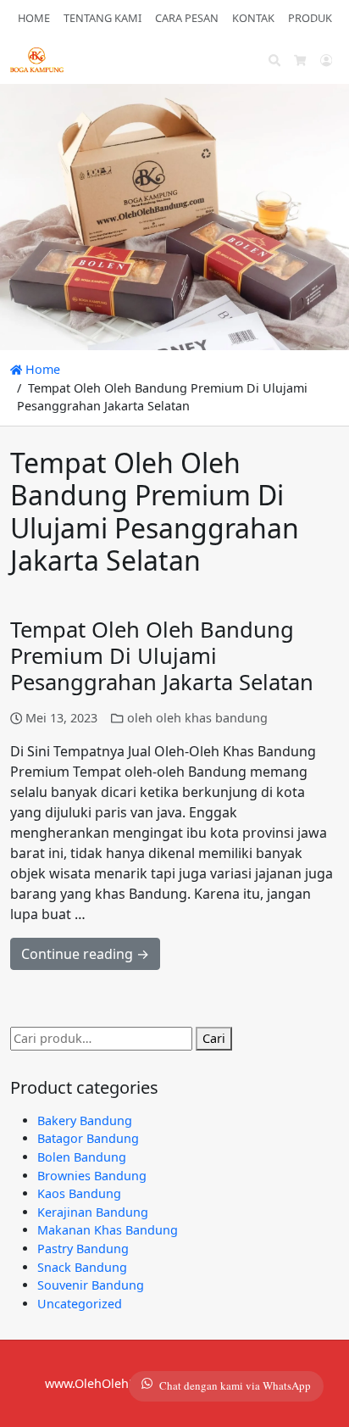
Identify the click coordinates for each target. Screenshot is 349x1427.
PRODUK (310, 17)
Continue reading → (85, 954)
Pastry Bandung (83, 1248)
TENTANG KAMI (102, 17)
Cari (213, 1038)
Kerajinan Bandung (92, 1212)
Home (41, 369)
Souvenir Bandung (90, 1285)
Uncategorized (79, 1304)
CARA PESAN (187, 17)
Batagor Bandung (88, 1138)
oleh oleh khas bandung (197, 718)
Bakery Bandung (84, 1120)
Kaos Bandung (79, 1193)
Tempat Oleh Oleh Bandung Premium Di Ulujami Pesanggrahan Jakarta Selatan (161, 655)
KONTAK (253, 17)
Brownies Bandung (92, 1176)
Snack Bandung (82, 1267)
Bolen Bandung (81, 1157)
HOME (34, 17)
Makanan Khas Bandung (107, 1230)
